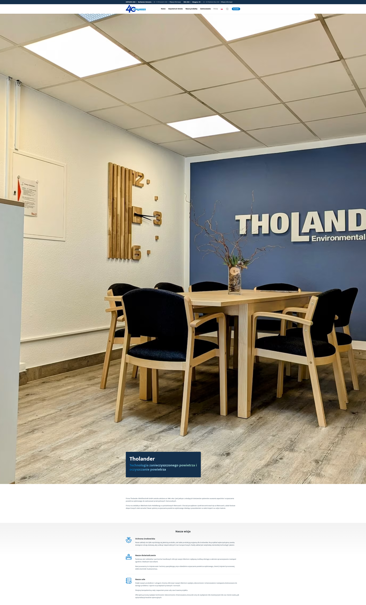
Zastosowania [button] (205, 8)
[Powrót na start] (136, 9)
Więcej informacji (175, 2)
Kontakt (236, 9)
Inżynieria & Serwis (175, 8)
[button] (222, 9)
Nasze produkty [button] (191, 8)
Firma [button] (216, 8)
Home (163, 8)
